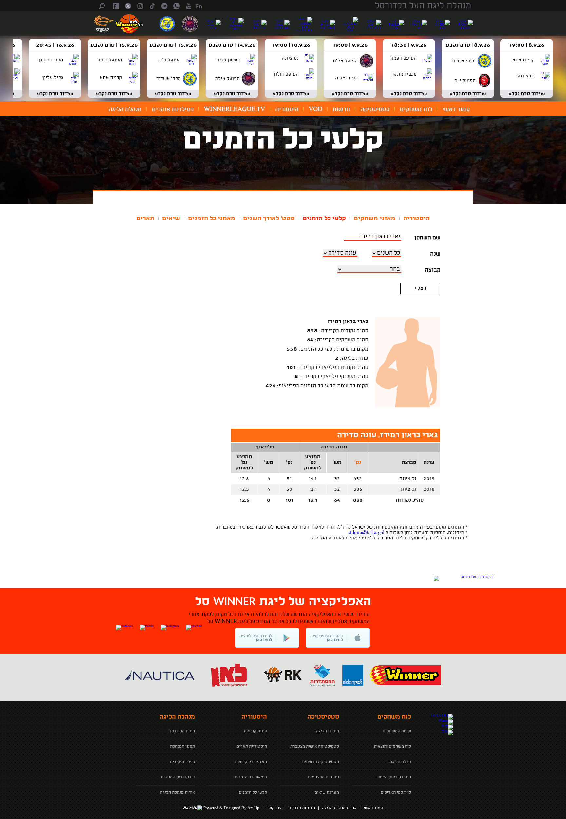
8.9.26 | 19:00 (526, 45)
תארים (145, 218)
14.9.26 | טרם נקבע (232, 45)
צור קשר (273, 808)
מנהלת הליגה (125, 109)
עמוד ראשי (456, 109)
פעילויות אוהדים (173, 109)
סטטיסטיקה (374, 109)
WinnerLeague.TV (234, 109)
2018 (429, 489)
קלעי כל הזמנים (324, 218)
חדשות (341, 109)
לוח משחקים (416, 109)
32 (337, 478)
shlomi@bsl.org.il (366, 532)
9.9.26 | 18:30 (408, 45)
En (198, 6)
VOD (315, 109)
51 (289, 478)
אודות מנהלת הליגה (339, 808)
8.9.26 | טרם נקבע (468, 45)
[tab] (416, 218)
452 (357, 478)
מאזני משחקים (374, 218)
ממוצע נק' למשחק (313, 462)
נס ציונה (407, 478)
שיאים (171, 218)
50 (289, 489)
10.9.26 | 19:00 (291, 45)
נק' (357, 463)
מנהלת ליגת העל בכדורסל (423, 6)
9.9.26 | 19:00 (350, 45)
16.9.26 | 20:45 (55, 45)
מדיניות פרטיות (301, 808)
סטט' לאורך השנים (269, 218)
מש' (337, 463)
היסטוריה (286, 109)
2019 (429, 478)
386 (357, 489)
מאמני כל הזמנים (211, 218)
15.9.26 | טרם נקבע (173, 45)
